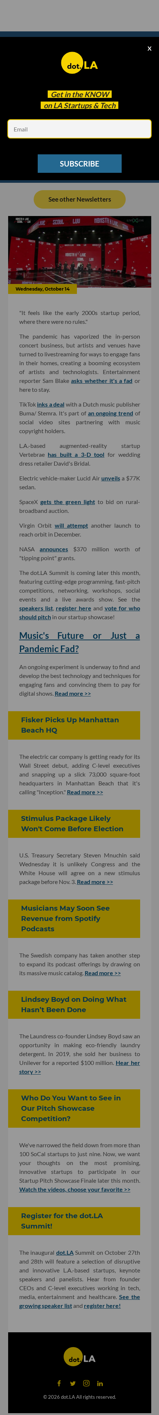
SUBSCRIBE (79, 163)
